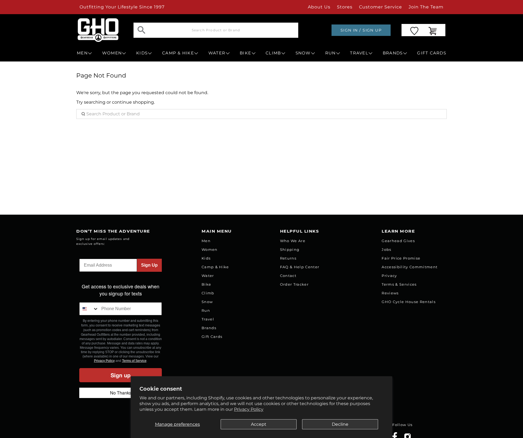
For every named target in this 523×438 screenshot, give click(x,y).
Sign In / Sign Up (361, 30)
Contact (288, 275)
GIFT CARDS (431, 53)
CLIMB (273, 53)
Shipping (290, 249)
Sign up (120, 375)
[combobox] (89, 309)
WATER (216, 53)
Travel (208, 319)
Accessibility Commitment (409, 267)
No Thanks (120, 393)
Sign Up (149, 265)
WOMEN (112, 53)
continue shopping (133, 102)
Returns (288, 258)
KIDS (142, 53)
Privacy (389, 275)
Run (206, 310)
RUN (330, 53)
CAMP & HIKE (178, 53)
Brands (209, 328)
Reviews (390, 293)
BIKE (245, 53)
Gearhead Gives (398, 241)
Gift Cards (212, 336)
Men (206, 241)
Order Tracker (294, 284)
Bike (206, 284)
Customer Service (380, 7)
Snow (207, 302)
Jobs (386, 249)
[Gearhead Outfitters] (98, 30)
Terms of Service (134, 361)
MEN (82, 53)
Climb (208, 293)
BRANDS (393, 53)
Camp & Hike (215, 267)
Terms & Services (399, 284)
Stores (344, 7)
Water (208, 275)
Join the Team (426, 7)
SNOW (303, 53)
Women (210, 249)
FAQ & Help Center (300, 267)
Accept (258, 424)
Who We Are (292, 241)
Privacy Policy (248, 409)
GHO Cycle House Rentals (409, 302)
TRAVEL (359, 53)
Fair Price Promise (401, 258)
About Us (319, 7)
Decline (340, 424)
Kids (206, 258)
